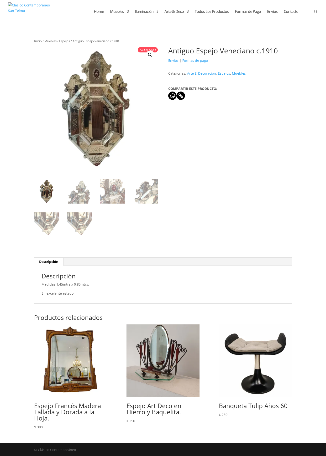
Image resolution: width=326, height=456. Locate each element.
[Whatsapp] (172, 96)
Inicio (38, 41)
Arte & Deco (174, 12)
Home (99, 12)
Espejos (64, 41)
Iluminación (144, 12)
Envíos (272, 12)
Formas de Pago (248, 12)
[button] (150, 55)
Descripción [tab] (48, 261)
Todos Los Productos (212, 12)
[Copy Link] (181, 96)
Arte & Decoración (201, 73)
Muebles (117, 12)
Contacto (291, 12)
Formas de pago (195, 60)
